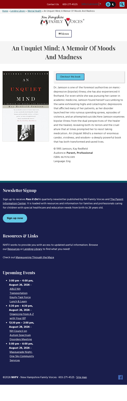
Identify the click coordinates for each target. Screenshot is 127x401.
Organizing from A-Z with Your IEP (22, 316)
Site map (81, 377)
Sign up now (15, 218)
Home (5, 11)
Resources (13, 249)
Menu (65, 34)
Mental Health (34, 11)
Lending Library (17, 11)
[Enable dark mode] (113, 4)
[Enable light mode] (108, 4)
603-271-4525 (70, 4)
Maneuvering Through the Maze (35, 257)
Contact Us (53, 4)
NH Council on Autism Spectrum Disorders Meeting (21, 335)
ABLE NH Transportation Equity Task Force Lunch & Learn (20, 295)
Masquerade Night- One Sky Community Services (22, 356)
